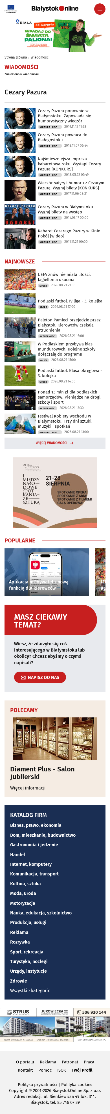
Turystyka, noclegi (29, 961)
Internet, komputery (31, 864)
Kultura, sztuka (25, 883)
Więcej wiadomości (51, 443)
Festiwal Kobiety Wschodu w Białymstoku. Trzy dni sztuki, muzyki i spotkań (65, 421)
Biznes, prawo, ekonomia (35, 825)
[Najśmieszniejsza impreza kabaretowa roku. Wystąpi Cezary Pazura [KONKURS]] (20, 166)
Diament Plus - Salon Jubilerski (42, 772)
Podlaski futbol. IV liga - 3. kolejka (70, 301)
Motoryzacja (22, 903)
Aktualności (47, 336)
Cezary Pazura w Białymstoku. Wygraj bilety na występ (66, 209)
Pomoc (45, 1070)
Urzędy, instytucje (28, 971)
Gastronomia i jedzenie (34, 844)
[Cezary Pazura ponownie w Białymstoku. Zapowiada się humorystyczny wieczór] (20, 118)
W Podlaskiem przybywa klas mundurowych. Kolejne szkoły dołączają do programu (66, 349)
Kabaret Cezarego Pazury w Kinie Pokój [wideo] (69, 233)
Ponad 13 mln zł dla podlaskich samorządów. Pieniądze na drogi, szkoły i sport (70, 397)
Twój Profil (82, 1070)
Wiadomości (40, 57)
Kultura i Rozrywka (50, 127)
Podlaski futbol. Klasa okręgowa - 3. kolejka (70, 373)
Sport (43, 285)
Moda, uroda (23, 893)
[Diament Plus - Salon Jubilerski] (55, 738)
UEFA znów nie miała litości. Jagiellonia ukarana (64, 277)
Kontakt (25, 1070)
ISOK (61, 1070)
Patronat (70, 1062)
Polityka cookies (76, 1084)
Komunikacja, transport (34, 874)
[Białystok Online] (55, 9)
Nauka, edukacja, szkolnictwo (41, 913)
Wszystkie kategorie (30, 990)
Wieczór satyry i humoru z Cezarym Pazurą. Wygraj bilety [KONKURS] (71, 185)
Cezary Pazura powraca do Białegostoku (62, 137)
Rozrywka (20, 942)
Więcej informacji (28, 788)
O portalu (25, 1062)
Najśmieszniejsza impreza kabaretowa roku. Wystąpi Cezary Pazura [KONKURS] (69, 164)
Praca (89, 1062)
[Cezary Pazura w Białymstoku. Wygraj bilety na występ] (20, 214)
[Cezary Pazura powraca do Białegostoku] (20, 142)
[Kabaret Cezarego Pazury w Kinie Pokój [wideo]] (20, 238)
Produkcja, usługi (28, 922)
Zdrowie (18, 981)
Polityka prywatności (37, 1084)
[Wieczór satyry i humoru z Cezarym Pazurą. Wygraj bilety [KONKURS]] (20, 190)
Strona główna (16, 57)
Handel (17, 854)
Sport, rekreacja (26, 952)
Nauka (43, 360)
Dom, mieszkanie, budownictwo (43, 835)
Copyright (18, 1090)
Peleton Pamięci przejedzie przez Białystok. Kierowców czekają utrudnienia (69, 325)
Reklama (19, 932)
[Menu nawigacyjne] (99, 9)
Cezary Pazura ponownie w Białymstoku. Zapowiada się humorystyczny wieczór (64, 116)
